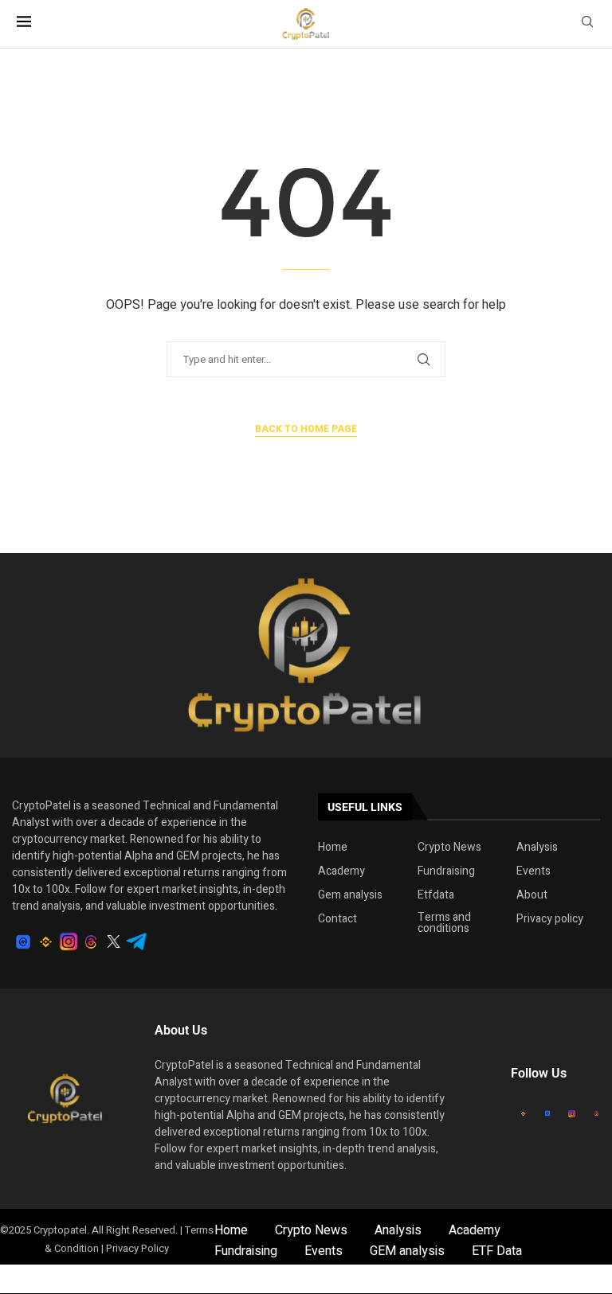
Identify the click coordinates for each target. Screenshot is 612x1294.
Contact (337, 919)
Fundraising (446, 871)
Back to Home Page (306, 429)
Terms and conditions (444, 923)
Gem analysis (350, 895)
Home (332, 847)
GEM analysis (407, 1251)
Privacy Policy (137, 1248)
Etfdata (436, 895)
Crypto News (449, 847)
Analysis (537, 847)
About (531, 895)
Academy (341, 871)
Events (533, 871)
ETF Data (497, 1251)
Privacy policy (549, 919)
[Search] (587, 24)
